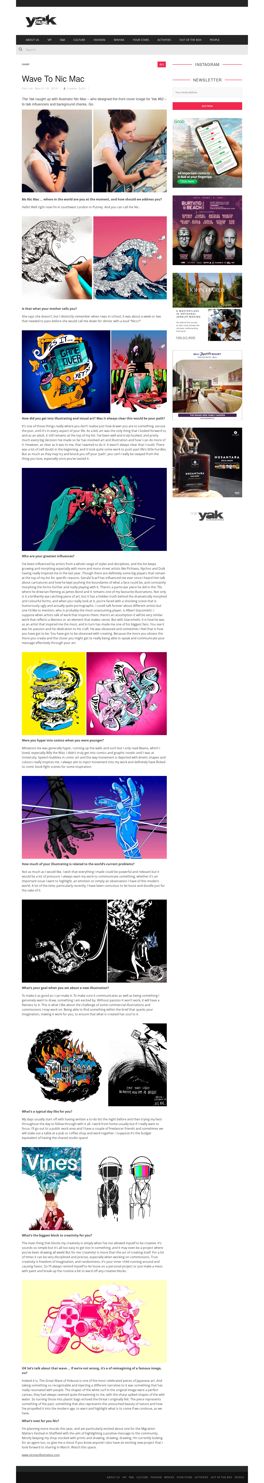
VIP (49, 40)
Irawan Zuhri (76, 88)
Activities (164, 40)
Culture (79, 40)
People (215, 40)
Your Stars (141, 40)
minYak (119, 40)
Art (161, 64)
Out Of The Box (190, 40)
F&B (62, 40)
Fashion (99, 40)
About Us (32, 40)
